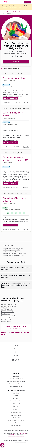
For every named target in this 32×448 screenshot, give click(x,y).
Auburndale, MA (6, 317)
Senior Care (16, 403)
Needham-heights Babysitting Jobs (13, 248)
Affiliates (16, 376)
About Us (16, 345)
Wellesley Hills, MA (7, 310)
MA (19, 11)
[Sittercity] (5, 1)
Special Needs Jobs (11, 11)
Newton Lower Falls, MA (8, 316)
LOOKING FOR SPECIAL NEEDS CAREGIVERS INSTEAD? (15, 333)
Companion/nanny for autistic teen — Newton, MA (15, 158)
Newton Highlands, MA (8, 306)
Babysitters (16, 393)
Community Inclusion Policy (16, 381)
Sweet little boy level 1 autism (13, 114)
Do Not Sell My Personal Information (16, 436)
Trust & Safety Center (16, 378)
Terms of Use (23, 433)
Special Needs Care (16, 401)
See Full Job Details (10, 98)
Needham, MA (5, 314)
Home (4, 11)
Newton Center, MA (7, 312)
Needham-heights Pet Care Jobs (12, 251)
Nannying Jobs (16, 415)
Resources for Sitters (16, 386)
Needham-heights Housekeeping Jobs (13, 255)
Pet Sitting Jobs (16, 425)
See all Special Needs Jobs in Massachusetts (16, 327)
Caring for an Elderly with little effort (14, 199)
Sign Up (27, 2)
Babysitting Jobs (16, 412)
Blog (16, 352)
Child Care (16, 398)
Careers (16, 348)
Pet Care (16, 406)
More (17, 181)
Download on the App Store (16, 366)
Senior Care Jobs (16, 423)
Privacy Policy (13, 434)
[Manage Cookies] (2, 445)
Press (16, 355)
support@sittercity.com (20, 441)
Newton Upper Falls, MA (8, 304)
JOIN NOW (16, 61)
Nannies (16, 395)
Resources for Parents (16, 384)
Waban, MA (4, 308)
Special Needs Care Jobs (16, 420)
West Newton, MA (6, 319)
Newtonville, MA (6, 321)
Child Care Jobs (16, 417)
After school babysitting (14, 78)
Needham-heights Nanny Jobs (11, 250)
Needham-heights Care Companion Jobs (14, 253)
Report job (26, 102)
